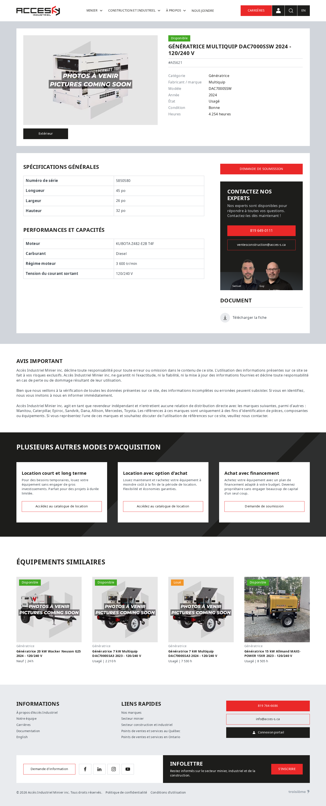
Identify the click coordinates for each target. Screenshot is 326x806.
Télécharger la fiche (250, 317)
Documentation (28, 731)
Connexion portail (271, 732)
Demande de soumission (261, 169)
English (22, 737)
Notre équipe (26, 718)
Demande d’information (49, 769)
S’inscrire (287, 769)
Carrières (256, 10)
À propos (173, 10)
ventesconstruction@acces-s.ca (261, 245)
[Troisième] (299, 792)
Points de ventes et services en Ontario (150, 737)
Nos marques (131, 712)
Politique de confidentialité (126, 792)
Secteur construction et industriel (147, 725)
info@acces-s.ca (268, 719)
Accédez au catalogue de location (61, 506)
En (303, 10)
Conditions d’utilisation (168, 792)
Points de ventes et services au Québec (151, 731)
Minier (92, 10)
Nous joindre (203, 10)
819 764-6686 (268, 705)
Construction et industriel (132, 10)
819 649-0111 (261, 231)
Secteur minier (132, 718)
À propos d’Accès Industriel (37, 712)
